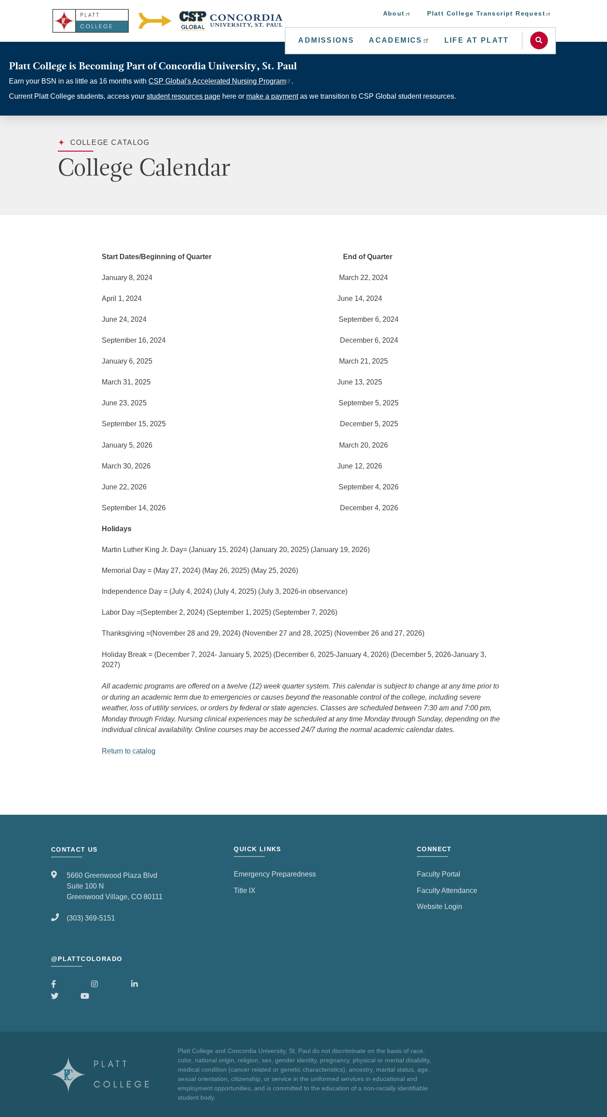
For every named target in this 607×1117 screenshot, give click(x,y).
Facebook (67, 984)
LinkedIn (144, 984)
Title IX (245, 890)
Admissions (326, 40)
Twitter (61, 996)
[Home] (168, 21)
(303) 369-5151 (91, 918)
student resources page (183, 96)
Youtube (93, 996)
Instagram (106, 984)
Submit (539, 40)
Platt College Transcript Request (486, 13)
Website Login (439, 906)
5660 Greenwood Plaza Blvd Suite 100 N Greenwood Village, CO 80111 (115, 886)
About (394, 13)
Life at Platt (476, 40)
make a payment (272, 96)
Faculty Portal (438, 874)
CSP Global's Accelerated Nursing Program (217, 81)
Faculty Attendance (447, 890)
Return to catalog (129, 751)
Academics (396, 40)
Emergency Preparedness (275, 874)
